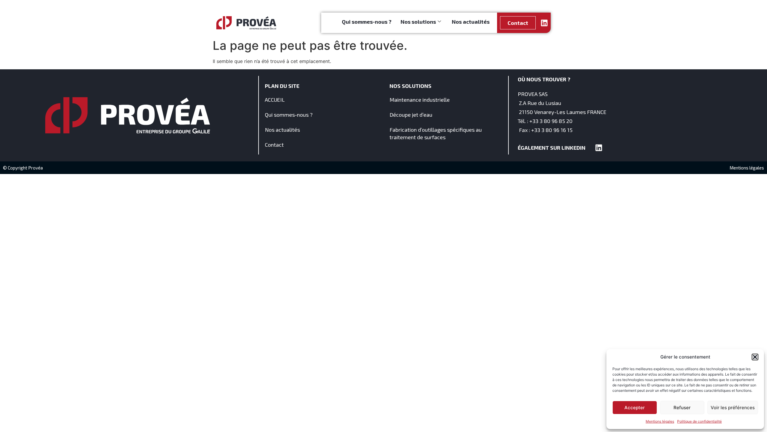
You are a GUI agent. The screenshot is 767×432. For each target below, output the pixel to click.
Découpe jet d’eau (410, 114)
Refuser (682, 407)
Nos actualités (471, 21)
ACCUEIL (275, 99)
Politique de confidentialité (699, 421)
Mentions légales (660, 421)
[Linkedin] (544, 23)
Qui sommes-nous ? (367, 21)
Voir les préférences (733, 407)
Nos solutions (418, 21)
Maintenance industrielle (419, 99)
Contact (274, 144)
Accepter (634, 407)
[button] (755, 357)
